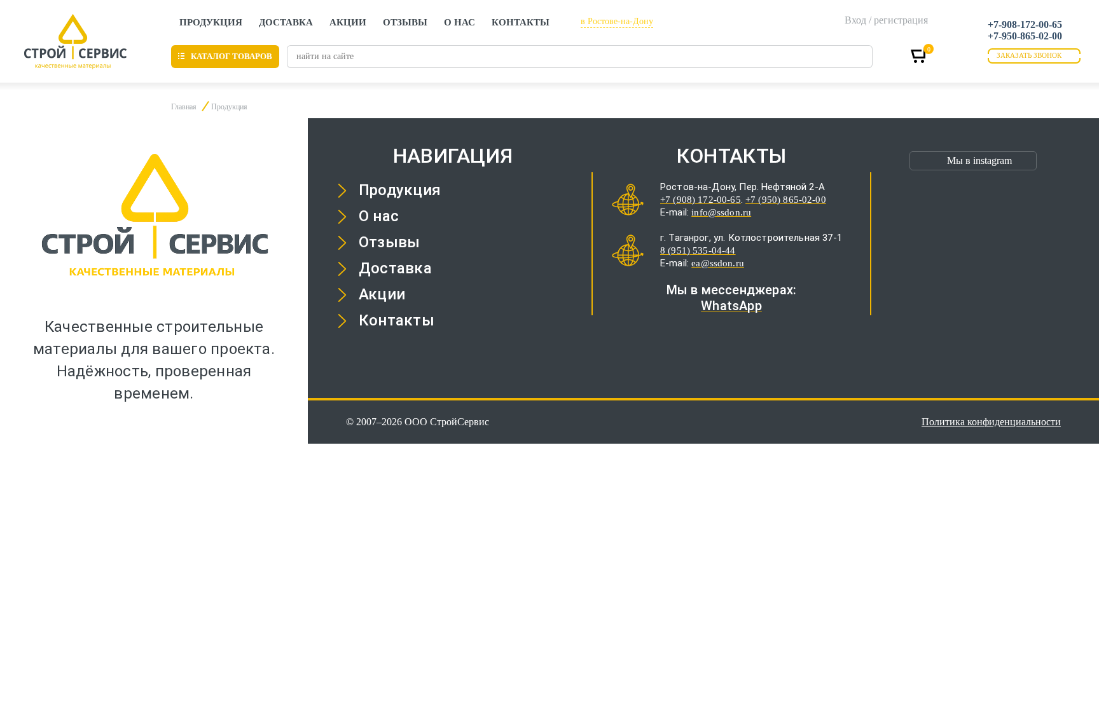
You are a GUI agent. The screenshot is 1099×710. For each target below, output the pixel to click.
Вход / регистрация (886, 20)
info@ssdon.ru (721, 212)
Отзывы (405, 22)
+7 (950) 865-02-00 (785, 200)
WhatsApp (731, 305)
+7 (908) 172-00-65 (700, 200)
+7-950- (1025, 36)
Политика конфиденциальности (991, 421)
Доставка (286, 22)
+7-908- (1025, 24)
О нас (459, 22)
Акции (347, 22)
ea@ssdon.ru (717, 263)
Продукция (210, 22)
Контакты (521, 22)
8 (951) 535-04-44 (698, 250)
